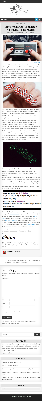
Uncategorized (21, 23)
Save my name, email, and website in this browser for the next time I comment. (19, 313)
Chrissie (10, 32)
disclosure (37, 62)
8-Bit (9, 243)
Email (4, 303)
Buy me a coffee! (7, 353)
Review (7, 247)
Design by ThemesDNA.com (20, 399)
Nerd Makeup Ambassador (25, 245)
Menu (5, 2)
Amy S (3, 365)
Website (4, 307)
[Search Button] (39, 19)
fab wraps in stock (11, 220)
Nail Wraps (9, 245)
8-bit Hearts (15, 243)
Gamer (36, 243)
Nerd (14, 245)
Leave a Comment (30, 32)
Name (4, 300)
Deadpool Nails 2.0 (15, 362)
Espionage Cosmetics (26, 243)
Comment (5, 278)
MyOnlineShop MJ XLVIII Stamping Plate (22, 369)
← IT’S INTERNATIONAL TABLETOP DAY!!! (13, 262)
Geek (3, 245)
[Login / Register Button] (36, 19)
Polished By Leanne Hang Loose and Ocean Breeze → (25, 260)
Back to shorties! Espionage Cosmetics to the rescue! (21, 28)
